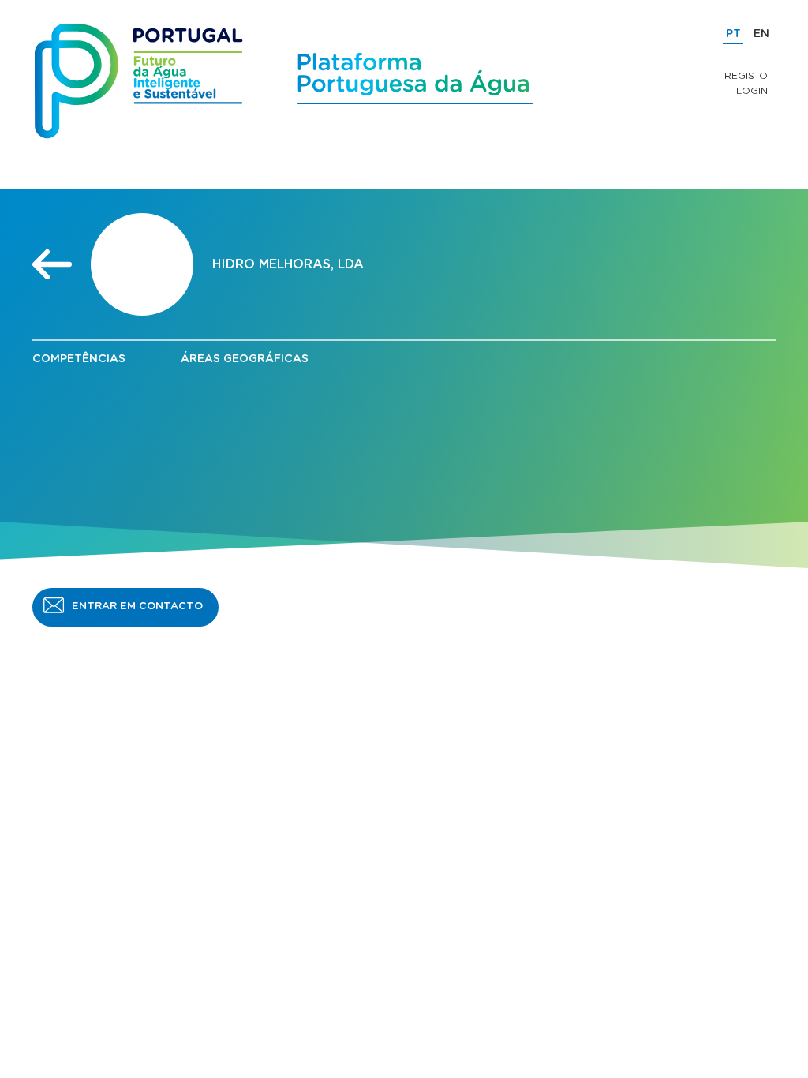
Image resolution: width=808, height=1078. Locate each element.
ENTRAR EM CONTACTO (137, 606)
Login (752, 90)
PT (733, 33)
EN (761, 33)
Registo (746, 75)
